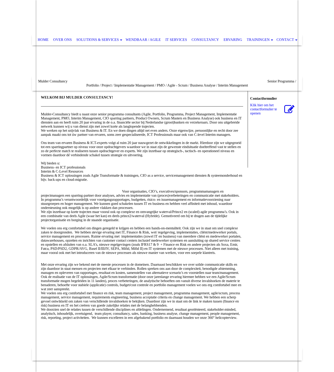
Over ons (62, 40)
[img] (167, 45)
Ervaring (233, 40)
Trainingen (258, 40)
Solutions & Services (97, 40)
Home (43, 40)
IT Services (176, 40)
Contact (285, 40)
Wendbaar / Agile (143, 40)
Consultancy (205, 40)
